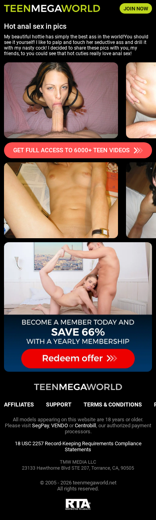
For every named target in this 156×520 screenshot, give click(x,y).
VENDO (59, 425)
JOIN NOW (136, 9)
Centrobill (85, 425)
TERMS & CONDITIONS (113, 404)
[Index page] (52, 8)
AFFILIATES (19, 404)
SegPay (40, 425)
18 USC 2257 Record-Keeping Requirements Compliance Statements (78, 446)
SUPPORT (59, 404)
